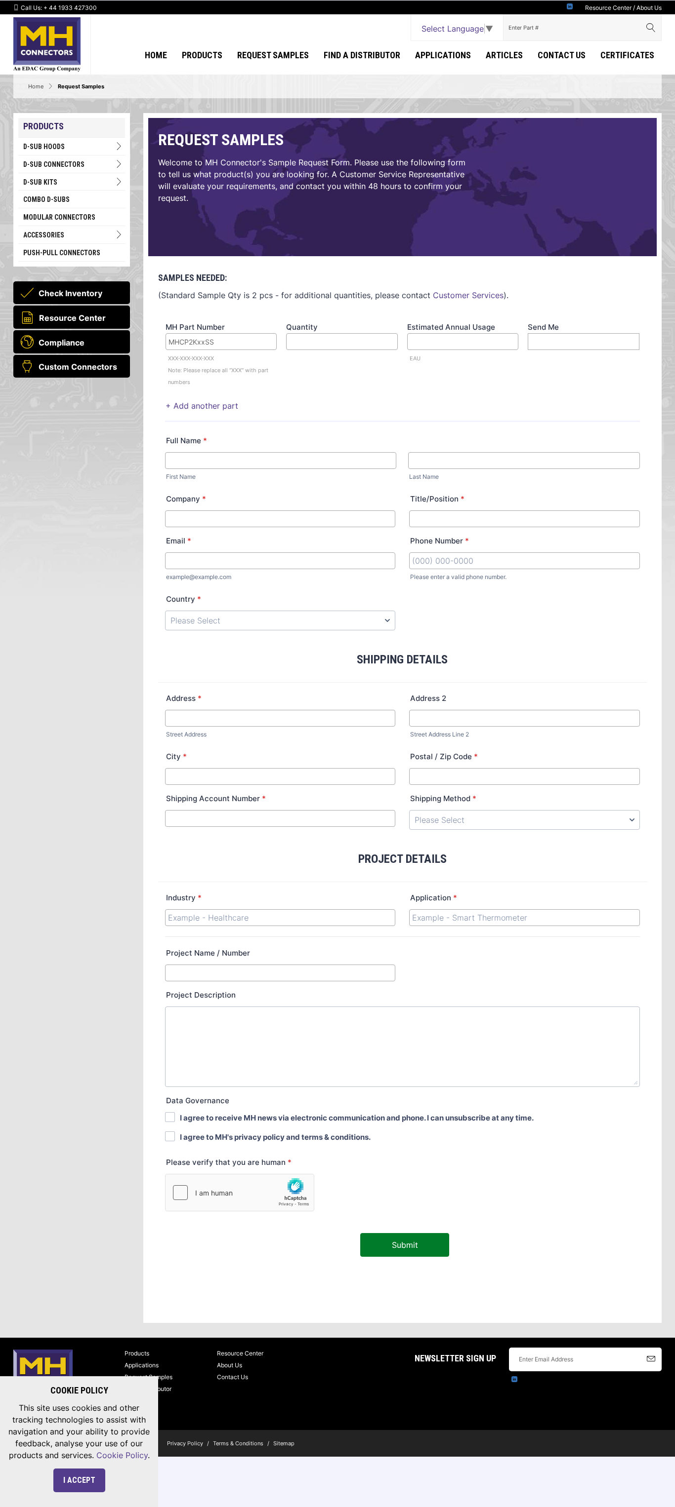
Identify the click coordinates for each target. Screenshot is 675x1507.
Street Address (186, 734)
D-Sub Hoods (44, 147)
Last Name (424, 476)
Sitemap (284, 1443)
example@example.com (198, 576)
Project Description (201, 995)
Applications (142, 1365)
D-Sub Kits (40, 182)
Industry (184, 897)
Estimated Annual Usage (451, 327)
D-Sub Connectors (53, 164)
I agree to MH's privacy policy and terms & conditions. (275, 1137)
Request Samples (273, 55)
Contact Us (562, 55)
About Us (649, 7)
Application (433, 897)
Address (184, 698)
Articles (504, 55)
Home (156, 55)
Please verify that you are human (229, 1162)
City (176, 756)
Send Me (543, 327)
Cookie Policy (122, 1455)
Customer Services (468, 295)
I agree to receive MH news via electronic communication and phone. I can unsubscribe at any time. (357, 1117)
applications (443, 55)
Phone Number (439, 540)
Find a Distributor (362, 55)
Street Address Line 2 (439, 734)
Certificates (627, 55)
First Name (181, 476)
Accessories (43, 235)
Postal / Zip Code (444, 756)
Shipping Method (443, 798)
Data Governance (197, 1100)
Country (183, 599)
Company (186, 498)
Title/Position (437, 498)
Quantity (302, 327)
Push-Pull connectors (61, 253)
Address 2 (428, 698)
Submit (405, 1245)
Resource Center (608, 7)
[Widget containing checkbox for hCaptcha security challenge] (239, 1192)
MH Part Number (195, 327)
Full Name (186, 440)
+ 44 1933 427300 (70, 7)
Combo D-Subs (46, 199)
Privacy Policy (185, 1443)
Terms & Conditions (238, 1443)
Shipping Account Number (216, 798)
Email (178, 540)
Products (202, 55)
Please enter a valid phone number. (458, 576)
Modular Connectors (59, 217)
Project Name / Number (208, 953)
